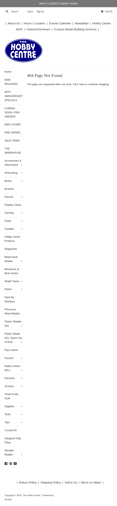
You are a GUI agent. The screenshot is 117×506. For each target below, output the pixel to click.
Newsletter (82, 23)
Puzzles (14, 358)
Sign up (40, 11)
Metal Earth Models (14, 259)
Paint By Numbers (10, 299)
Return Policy (28, 482)
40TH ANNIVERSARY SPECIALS (14, 96)
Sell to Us (71, 482)
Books (14, 180)
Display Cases (13, 204)
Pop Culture (11, 350)
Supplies (14, 406)
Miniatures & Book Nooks (12, 271)
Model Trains (14, 281)
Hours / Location (34, 23)
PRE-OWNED (12, 132)
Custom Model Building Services (75, 29)
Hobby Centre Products (12, 238)
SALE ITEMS (12, 140)
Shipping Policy (51, 482)
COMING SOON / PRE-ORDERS (12, 112)
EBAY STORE (13, 124)
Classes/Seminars (38, 29)
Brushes (9, 188)
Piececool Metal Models (12, 311)
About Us (14, 23)
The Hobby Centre (32, 495)
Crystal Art (11, 430)
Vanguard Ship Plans (13, 440)
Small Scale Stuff (11, 396)
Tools (14, 414)
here (81, 84)
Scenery (14, 386)
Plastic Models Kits (14, 323)
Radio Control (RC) (14, 368)
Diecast (14, 196)
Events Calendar (60, 23)
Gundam (14, 228)
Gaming (14, 212)
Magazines (11, 248)
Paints (14, 289)
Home (8, 71)
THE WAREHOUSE (13, 150)
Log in (30, 11)
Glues (14, 220)
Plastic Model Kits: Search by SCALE (14, 338)
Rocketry (14, 378)
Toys (14, 422)
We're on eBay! (91, 482)
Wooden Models (14, 452)
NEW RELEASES (11, 81)
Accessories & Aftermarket (14, 162)
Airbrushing (14, 172)
